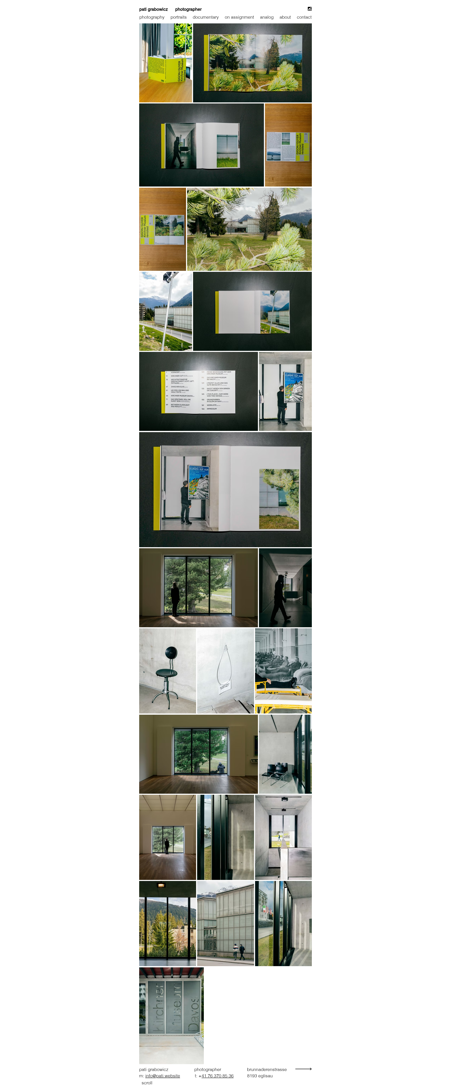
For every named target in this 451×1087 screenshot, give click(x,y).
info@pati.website (162, 1075)
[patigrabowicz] (310, 9)
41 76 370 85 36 (218, 1075)
